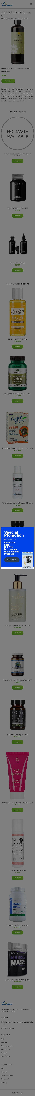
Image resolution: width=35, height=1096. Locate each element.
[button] (12, 559)
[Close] (2, 528)
